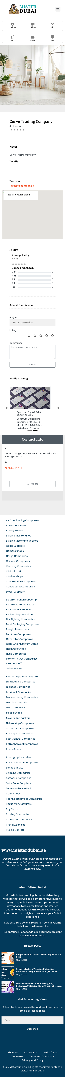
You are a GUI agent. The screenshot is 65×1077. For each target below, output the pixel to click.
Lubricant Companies (18, 689)
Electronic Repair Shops (20, 602)
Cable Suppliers (15, 543)
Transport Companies (19, 817)
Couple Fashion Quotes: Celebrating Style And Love (38, 953)
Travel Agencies (15, 822)
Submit (32, 364)
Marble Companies (17, 700)
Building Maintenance (18, 533)
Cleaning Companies (18, 563)
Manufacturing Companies (22, 694)
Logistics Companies (18, 684)
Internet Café (14, 661)
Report (33, 481)
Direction (12, 28)
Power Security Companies (22, 760)
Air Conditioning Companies (22, 518)
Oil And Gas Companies (20, 726)
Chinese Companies (18, 558)
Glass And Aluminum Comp (22, 641)
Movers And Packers (18, 715)
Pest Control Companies (20, 736)
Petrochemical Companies (22, 741)
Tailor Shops (13, 791)
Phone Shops (13, 746)
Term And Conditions (41, 1054)
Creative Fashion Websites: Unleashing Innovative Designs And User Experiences (36, 967)
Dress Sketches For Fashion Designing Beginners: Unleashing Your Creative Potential (39, 982)
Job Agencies (14, 666)
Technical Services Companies (24, 796)
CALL (12, 40)
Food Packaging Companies (22, 621)
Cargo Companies (17, 553)
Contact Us (31, 1050)
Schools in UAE (14, 765)
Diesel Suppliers (15, 589)
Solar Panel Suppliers (18, 780)
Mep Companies (16, 705)
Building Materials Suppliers (22, 538)
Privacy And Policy (32, 1057)
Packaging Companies (19, 731)
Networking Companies (20, 720)
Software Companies (18, 775)
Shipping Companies (18, 770)
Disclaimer (17, 1054)
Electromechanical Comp (21, 597)
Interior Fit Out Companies (21, 656)
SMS (52, 40)
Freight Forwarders (17, 626)
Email (32, 40)
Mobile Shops (14, 710)
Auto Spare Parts (16, 523)
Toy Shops (12, 806)
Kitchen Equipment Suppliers (23, 674)
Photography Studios (18, 755)
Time (52, 28)
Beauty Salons (14, 528)
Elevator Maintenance (19, 607)
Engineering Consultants (20, 612)
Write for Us (51, 1050)
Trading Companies (17, 812)
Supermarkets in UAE (18, 786)
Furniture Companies (18, 631)
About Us (12, 1050)
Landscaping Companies (20, 679)
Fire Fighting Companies (20, 617)
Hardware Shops (16, 646)
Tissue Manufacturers (19, 801)
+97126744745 (13, 465)
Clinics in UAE (13, 569)
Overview (32, 28)
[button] (57, 9)
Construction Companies (21, 579)
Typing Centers (15, 827)
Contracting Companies (20, 584)
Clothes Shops (14, 574)
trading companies (22, 186)
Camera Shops (15, 548)
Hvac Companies (16, 651)
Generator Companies (19, 636)
